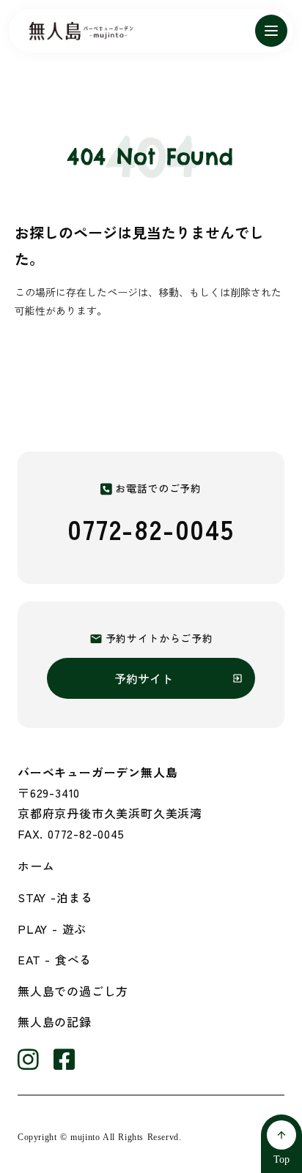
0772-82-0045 (151, 528)
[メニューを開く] (271, 31)
